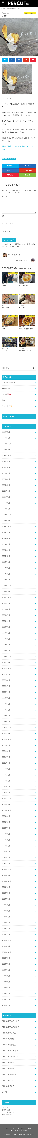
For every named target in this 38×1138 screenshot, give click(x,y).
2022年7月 (6, 686)
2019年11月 (6, 875)
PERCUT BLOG (18, 1134)
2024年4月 (6, 562)
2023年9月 (6, 603)
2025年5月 (6, 485)
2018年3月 (6, 993)
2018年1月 (6, 1005)
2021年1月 (6, 792)
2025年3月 (6, 497)
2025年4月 (6, 491)
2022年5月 (6, 698)
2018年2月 (6, 999)
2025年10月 (6, 455)
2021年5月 (6, 769)
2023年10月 (6, 597)
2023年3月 (6, 639)
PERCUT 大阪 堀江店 (10, 159)
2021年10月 (6, 739)
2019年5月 (6, 911)
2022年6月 (6, 692)
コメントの (8, 1112)
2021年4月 (6, 775)
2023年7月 (6, 615)
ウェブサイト (6, 231)
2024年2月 (6, 574)
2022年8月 (6, 680)
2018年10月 (6, 952)
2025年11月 (6, 450)
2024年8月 (6, 538)
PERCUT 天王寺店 (9, 1062)
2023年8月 (6, 609)
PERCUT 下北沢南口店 (10, 1027)
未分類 (4, 1092)
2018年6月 (6, 976)
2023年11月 (6, 591)
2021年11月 (6, 733)
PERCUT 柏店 (7, 1080)
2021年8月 (6, 751)
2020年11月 (6, 804)
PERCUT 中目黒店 (9, 1033)
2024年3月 (6, 568)
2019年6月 (6, 905)
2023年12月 (6, 585)
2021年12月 (6, 727)
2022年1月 (6, 721)
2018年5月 (6, 982)
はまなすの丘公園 (8, 382)
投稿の (6, 1110)
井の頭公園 (6, 388)
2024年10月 (6, 526)
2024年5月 (6, 556)
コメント (4, 197)
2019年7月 (6, 899)
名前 (3, 216)
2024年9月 (6, 532)
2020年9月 (6, 816)
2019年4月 (6, 917)
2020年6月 (6, 834)
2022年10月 (6, 668)
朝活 (3, 400)
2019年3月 (6, 922)
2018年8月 (6, 964)
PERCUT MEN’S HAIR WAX (19, 1130)
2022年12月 (6, 656)
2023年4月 (6, 633)
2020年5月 (6, 840)
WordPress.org (7, 1115)
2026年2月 (6, 432)
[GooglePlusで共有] (26, 60)
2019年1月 (6, 934)
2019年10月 (6, 881)
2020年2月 (6, 857)
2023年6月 (6, 621)
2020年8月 (6, 822)
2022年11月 (6, 662)
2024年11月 (6, 520)
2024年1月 (6, 580)
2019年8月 (6, 893)
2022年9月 (6, 674)
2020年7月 (6, 828)
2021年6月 (6, 763)
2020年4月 (6, 846)
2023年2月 (6, 645)
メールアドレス (7, 224)
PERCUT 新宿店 (8, 1068)
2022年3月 (6, 710)
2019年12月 (6, 869)
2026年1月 (6, 438)
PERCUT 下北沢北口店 (10, 1021)
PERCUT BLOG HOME (13, 1128)
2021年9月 (6, 745)
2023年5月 (6, 627)
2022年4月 (6, 704)
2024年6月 (6, 550)
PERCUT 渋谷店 (8, 1086)
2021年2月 (6, 786)
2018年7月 (6, 970)
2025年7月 (6, 473)
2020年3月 (6, 851)
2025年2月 (6, 503)
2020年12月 (6, 798)
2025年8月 (6, 467)
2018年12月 (6, 940)
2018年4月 (6, 987)
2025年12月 (6, 444)
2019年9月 (6, 887)
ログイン (5, 1107)
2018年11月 (6, 946)
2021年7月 (6, 757)
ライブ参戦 (6, 406)
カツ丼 (4, 394)
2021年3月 (6, 781)
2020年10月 (6, 810)
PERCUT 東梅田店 (9, 1074)
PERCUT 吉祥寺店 (9, 1045)
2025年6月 (6, 479)
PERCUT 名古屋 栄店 (10, 1051)
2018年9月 (6, 958)
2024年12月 (6, 515)
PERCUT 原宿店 (8, 1039)
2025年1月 (6, 509)
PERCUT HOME (26, 1128)
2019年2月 (6, 928)
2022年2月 (6, 716)
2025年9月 (6, 461)
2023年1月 (6, 650)
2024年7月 (6, 544)
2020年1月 (6, 863)
